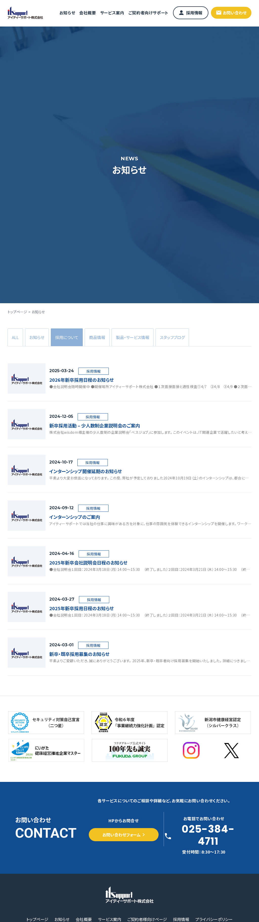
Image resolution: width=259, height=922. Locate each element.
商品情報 (97, 337)
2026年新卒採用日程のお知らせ (81, 379)
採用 (66, 337)
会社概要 (87, 13)
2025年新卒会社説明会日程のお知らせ (88, 562)
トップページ (17, 311)
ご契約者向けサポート (148, 13)
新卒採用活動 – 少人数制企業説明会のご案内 (94, 425)
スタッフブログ (172, 337)
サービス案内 (112, 13)
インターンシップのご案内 (74, 517)
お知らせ (67, 13)
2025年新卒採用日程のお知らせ (81, 608)
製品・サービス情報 (132, 337)
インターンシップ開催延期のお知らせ (85, 471)
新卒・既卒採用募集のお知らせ (79, 654)
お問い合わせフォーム (121, 835)
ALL (15, 337)
